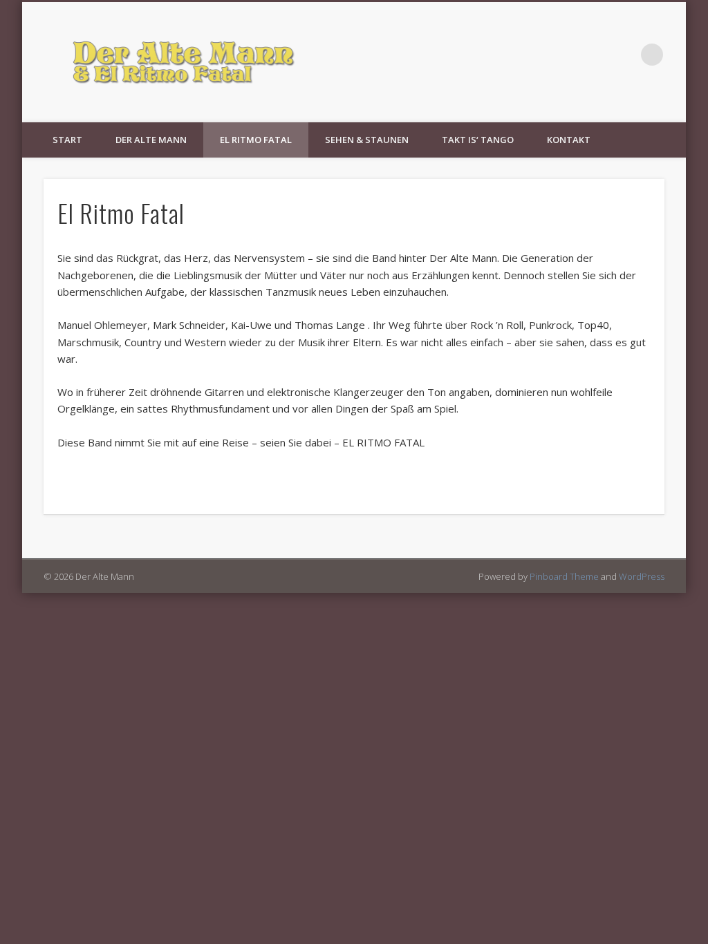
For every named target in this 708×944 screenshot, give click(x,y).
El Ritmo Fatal (256, 139)
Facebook (595, 55)
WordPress (641, 576)
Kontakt (568, 139)
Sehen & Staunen (367, 139)
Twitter (624, 55)
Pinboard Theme (564, 576)
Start (67, 139)
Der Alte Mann (151, 139)
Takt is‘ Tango (478, 139)
